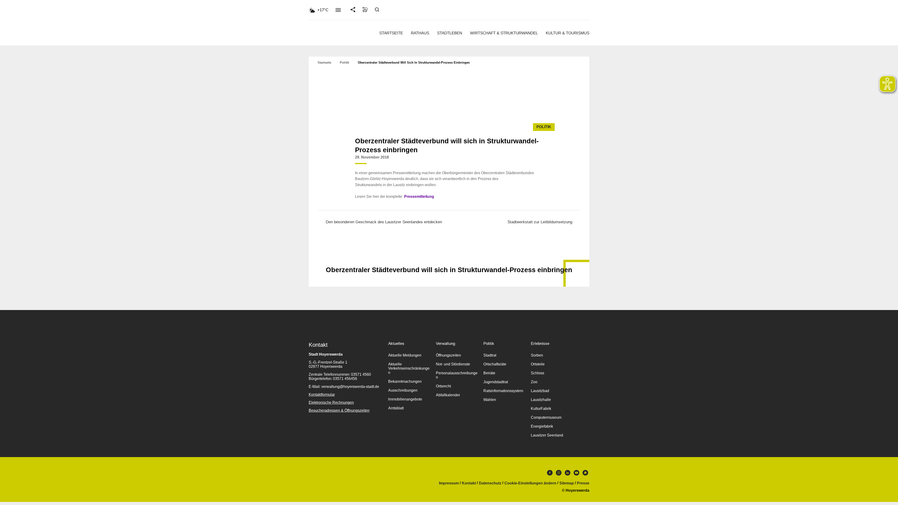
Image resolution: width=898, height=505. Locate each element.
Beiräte (489, 373)
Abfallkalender (448, 395)
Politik (344, 62)
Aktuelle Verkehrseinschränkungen (409, 368)
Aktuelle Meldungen (404, 355)
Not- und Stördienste (453, 364)
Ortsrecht (443, 386)
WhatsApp (585, 474)
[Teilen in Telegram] (547, 159)
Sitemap (566, 483)
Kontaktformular (322, 395)
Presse (583, 483)
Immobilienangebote (405, 399)
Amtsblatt (396, 408)
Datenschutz (490, 483)
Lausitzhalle (541, 400)
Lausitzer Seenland (547, 435)
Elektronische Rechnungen (331, 402)
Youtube (576, 474)
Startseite (391, 33)
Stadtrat (489, 355)
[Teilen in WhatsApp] (538, 161)
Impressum (449, 483)
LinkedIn (568, 474)
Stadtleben (449, 33)
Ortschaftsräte (494, 364)
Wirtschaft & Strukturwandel (504, 33)
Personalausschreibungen (457, 375)
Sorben (537, 355)
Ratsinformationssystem (503, 391)
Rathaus (420, 33)
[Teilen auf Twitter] (529, 161)
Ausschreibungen (402, 390)
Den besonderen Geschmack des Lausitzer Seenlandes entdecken (384, 222)
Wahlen (489, 400)
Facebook (550, 474)
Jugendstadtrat (495, 382)
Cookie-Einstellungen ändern (530, 483)
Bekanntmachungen (405, 381)
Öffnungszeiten (448, 355)
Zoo (534, 382)
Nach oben (449, 258)
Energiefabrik (542, 426)
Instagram (559, 474)
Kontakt (469, 483)
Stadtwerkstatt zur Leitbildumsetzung (539, 222)
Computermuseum (546, 417)
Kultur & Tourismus (567, 33)
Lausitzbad (540, 391)
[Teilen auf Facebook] (521, 161)
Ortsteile (538, 364)
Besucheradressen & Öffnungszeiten (339, 410)
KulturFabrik (541, 409)
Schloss (537, 373)
